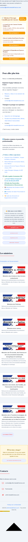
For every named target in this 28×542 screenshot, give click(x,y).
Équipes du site (14, 237)
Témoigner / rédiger (14, 242)
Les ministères (7, 434)
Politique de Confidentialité (14, 504)
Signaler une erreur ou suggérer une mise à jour (15, 227)
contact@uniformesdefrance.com (10, 7)
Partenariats (8, 489)
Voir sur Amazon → (14, 33)
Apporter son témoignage (12, 116)
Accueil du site (14, 233)
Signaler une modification (14, 460)
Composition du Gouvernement (9, 261)
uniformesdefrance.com (12, 495)
